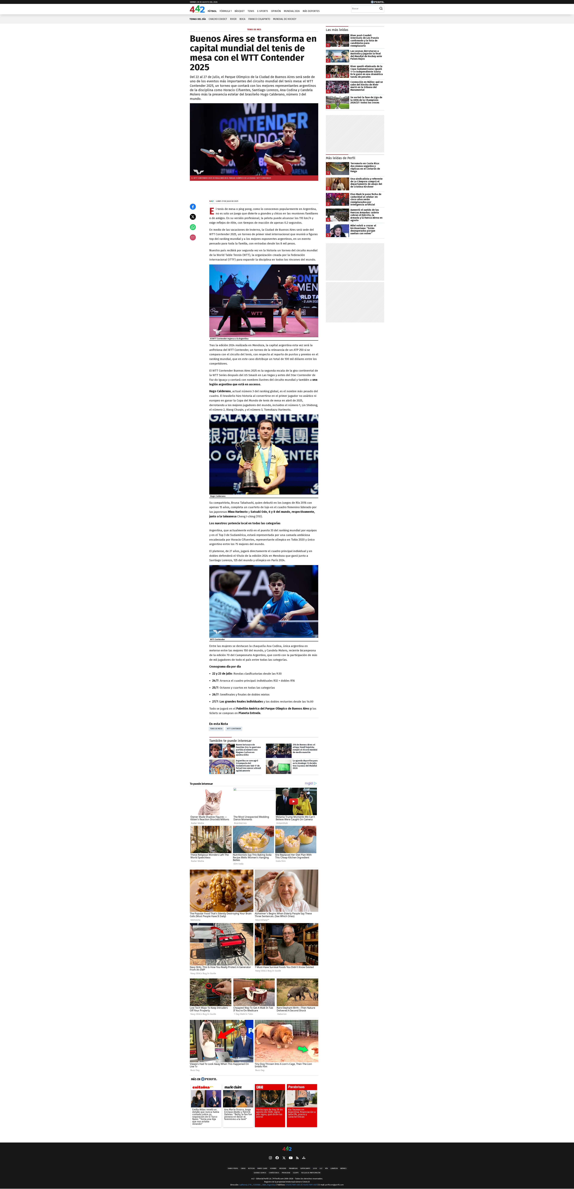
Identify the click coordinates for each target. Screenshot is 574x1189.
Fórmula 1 (226, 11)
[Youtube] (291, 1158)
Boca (242, 19)
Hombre (273, 1168)
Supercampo (305, 1168)
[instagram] (270, 1158)
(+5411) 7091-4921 (293, 1185)
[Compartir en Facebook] (193, 207)
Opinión (276, 11)
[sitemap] (303, 1158)
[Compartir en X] (193, 217)
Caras (243, 1168)
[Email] (193, 237)
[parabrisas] (302, 1088)
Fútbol (212, 11)
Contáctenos (274, 1173)
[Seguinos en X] (283, 1158)
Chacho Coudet (218, 19)
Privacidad (286, 1173)
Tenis (251, 11)
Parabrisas (293, 1168)
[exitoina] (206, 1088)
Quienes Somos (260, 1173)
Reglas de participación (310, 1173)
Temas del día (197, 19)
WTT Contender (234, 728)
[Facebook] (277, 1158)
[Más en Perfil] (208, 1079)
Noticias (251, 1168)
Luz (321, 1168)
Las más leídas (337, 30)
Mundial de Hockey (284, 19)
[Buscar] (381, 9)
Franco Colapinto (259, 19)
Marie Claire (262, 1168)
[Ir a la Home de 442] (197, 11)
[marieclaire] (238, 1088)
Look (315, 1168)
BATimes (343, 1168)
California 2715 (245, 1185)
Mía (326, 1168)
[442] (287, 1148)
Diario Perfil (233, 1168)
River (233, 19)
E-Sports (262, 11)
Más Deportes (311, 11)
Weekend (282, 1168)
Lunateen (334, 1168)
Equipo (296, 1173)
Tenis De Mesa (216, 728)
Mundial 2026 (292, 11)
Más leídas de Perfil (340, 158)
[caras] (270, 1088)
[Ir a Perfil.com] (377, 2)
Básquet (240, 11)
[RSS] (297, 1158)
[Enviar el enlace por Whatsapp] (193, 227)
